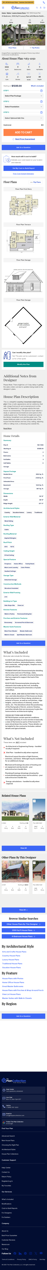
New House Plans (8, 1140)
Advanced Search (8, 1136)
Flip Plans (37, 182)
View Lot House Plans (11, 994)
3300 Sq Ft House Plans (22, 930)
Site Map (42, 1259)
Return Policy (6, 1177)
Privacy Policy (21, 1259)
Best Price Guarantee (9, 1235)
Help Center (6, 1168)
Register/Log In (7, 1181)
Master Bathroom (26, 631)
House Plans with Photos (12, 978)
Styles (9, 13)
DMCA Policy (33, 1259)
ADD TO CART (23, 132)
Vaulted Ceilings (10, 571)
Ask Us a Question (23, 147)
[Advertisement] (23, 1046)
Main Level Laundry (11, 567)
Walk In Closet (9, 635)
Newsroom (6, 1244)
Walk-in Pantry (9, 614)
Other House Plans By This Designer (22, 924)
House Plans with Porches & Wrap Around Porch (23, 990)
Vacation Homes (18, 512)
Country (7, 512)
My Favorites (6, 1186)
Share (42, 22)
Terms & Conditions (8, 1259)
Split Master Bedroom (24, 635)
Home (4, 13)
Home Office (18, 564)
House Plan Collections (10, 1154)
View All (22, 910)
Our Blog (5, 1249)
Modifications (6, 1204)
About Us (5, 1231)
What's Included (7, 1199)
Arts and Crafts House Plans (14, 952)
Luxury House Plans (19, 13)
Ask (30, 22)
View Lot (20, 605)
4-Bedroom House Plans (22, 936)
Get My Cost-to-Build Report (24, 168)
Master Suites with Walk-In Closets (17, 998)
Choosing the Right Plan (10, 1145)
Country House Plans (11, 956)
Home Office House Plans (13, 982)
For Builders (6, 1217)
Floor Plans (12, 48)
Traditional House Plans (12, 963)
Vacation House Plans (11, 967)
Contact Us (6, 1172)
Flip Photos (35, 48)
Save (11, 22)
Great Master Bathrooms (12, 986)
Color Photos (25, 567)
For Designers (7, 1213)
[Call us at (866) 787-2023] (44, 2)
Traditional (38, 512)
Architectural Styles (9, 1149)
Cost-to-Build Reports (9, 1208)
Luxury (29, 512)
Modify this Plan (23, 364)
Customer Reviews (8, 1240)
